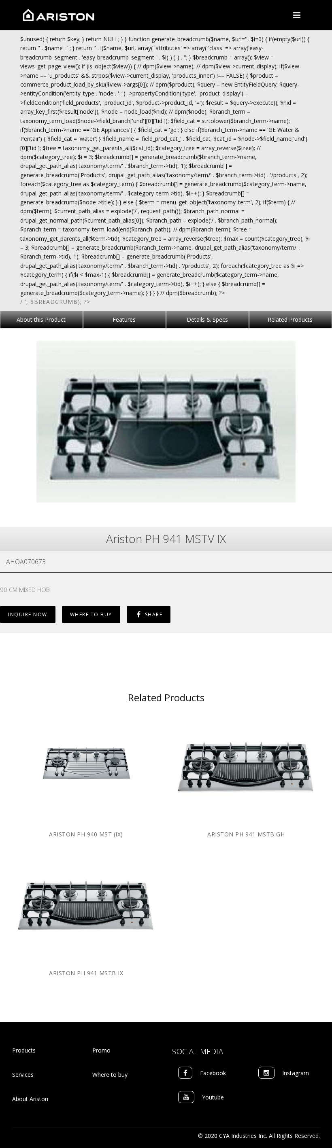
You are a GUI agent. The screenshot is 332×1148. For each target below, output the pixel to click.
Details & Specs (207, 319)
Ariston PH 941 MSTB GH (246, 834)
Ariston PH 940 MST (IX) (86, 834)
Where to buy (110, 1074)
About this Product (41, 319)
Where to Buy (91, 614)
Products (24, 1050)
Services (23, 1074)
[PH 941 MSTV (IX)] (166, 420)
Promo (101, 1050)
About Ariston (30, 1099)
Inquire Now (27, 614)
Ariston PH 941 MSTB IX (86, 973)
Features (124, 319)
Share (152, 614)
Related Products (290, 319)
